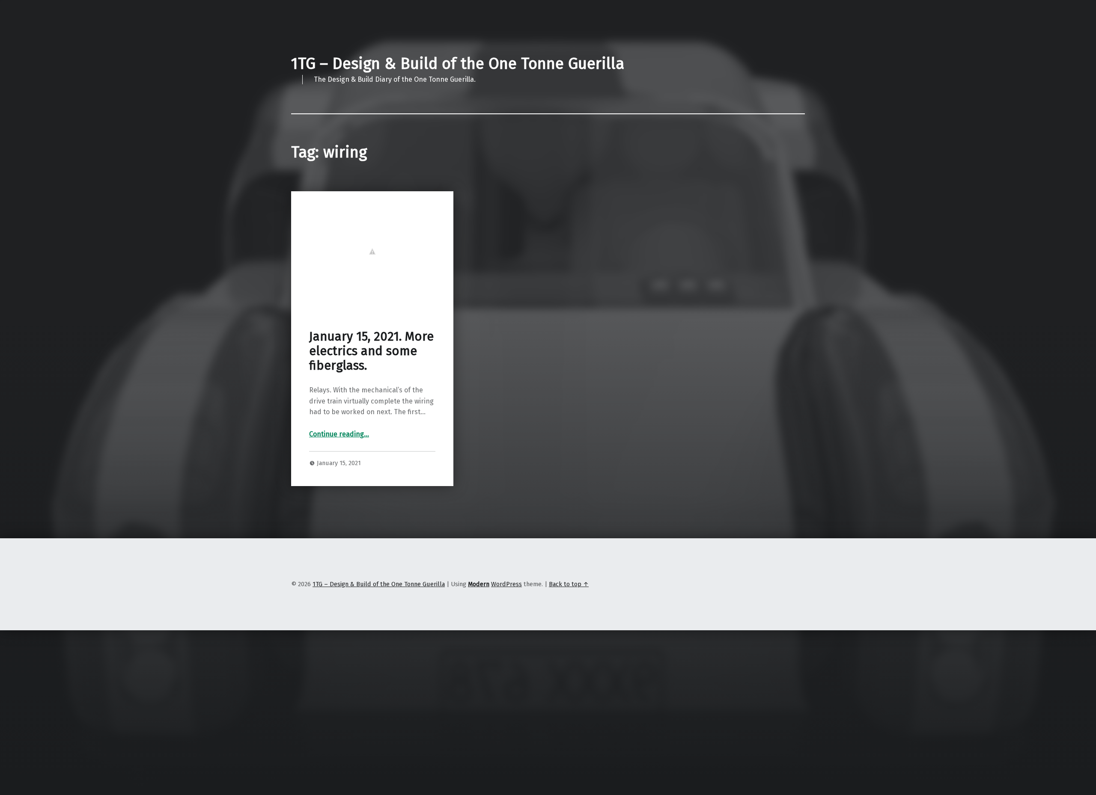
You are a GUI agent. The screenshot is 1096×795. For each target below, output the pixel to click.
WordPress (506, 584)
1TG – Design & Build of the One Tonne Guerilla (457, 63)
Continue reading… (339, 434)
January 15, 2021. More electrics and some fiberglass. (371, 351)
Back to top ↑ (569, 584)
